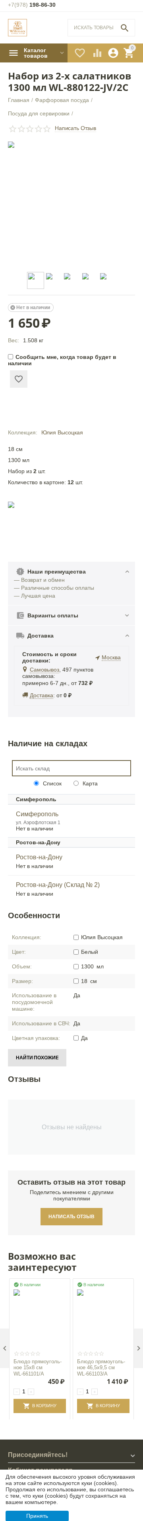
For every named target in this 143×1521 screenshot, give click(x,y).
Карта (89, 783)
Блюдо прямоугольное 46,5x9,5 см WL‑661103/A (101, 1368)
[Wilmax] (17, 28)
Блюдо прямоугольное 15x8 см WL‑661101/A (38, 1368)
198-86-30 (32, 5)
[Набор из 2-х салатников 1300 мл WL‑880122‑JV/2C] (71, 205)
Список (51, 783)
